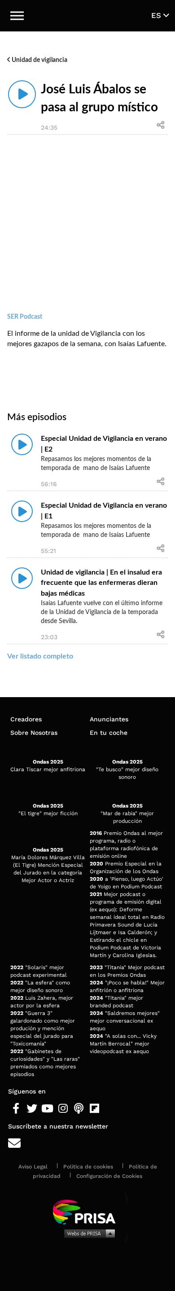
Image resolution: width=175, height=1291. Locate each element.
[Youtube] (47, 1108)
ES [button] (157, 15)
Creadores (26, 719)
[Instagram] (63, 1108)
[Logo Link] (87, 15)
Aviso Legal (33, 1167)
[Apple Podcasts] (79, 1108)
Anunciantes (109, 719)
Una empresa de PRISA (87, 1211)
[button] (17, 15)
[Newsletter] (87, 1143)
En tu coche (108, 732)
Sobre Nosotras (33, 732)
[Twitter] (31, 1108)
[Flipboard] (94, 1108)
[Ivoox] (110, 1108)
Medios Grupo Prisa (88, 1233)
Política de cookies (88, 1167)
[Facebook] (16, 1108)
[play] (22, 94)
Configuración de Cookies (109, 1176)
